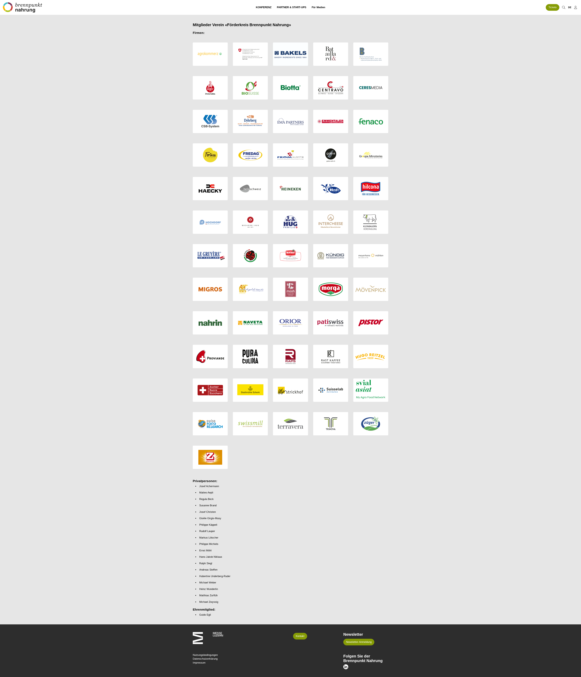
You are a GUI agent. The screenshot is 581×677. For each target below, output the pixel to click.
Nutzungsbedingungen (205, 655)
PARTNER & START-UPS (291, 7)
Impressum (199, 662)
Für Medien (318, 7)
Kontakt (300, 636)
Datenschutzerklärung (205, 658)
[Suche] (564, 7)
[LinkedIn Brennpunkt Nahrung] (345, 666)
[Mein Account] (575, 7)
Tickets (552, 7)
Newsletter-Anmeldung (359, 642)
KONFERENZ (263, 7)
